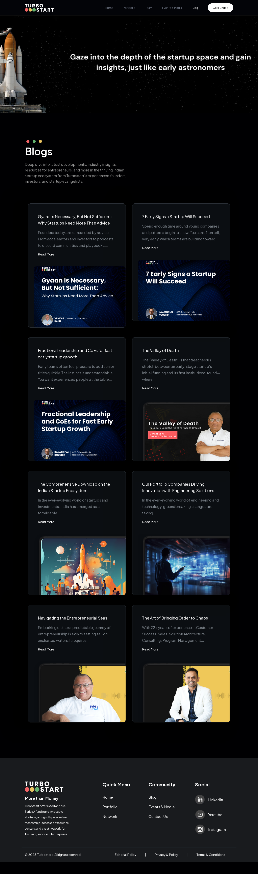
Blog (195, 7)
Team (149, 7)
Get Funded (220, 7)
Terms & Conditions (210, 854)
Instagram (217, 829)
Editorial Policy (125, 854)
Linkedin (215, 799)
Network (109, 816)
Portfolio (129, 7)
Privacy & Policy (166, 854)
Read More (46, 254)
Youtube (215, 814)
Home (109, 7)
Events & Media (172, 7)
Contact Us (158, 816)
